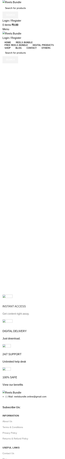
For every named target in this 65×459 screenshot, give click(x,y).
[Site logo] (11, 2)
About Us (7, 421)
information (10, 415)
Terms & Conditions (12, 427)
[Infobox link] (32, 305)
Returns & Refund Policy (15, 438)
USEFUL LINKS (11, 447)
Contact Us (8, 453)
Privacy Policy (9, 433)
